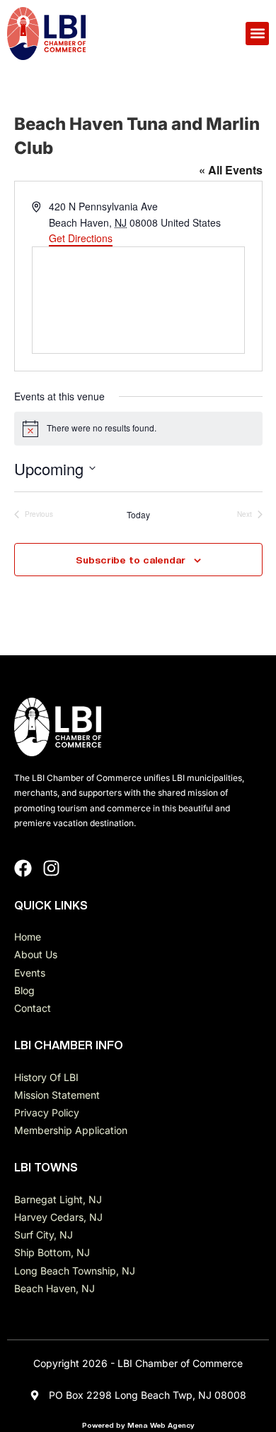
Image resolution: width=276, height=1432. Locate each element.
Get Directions (81, 238)
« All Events (231, 170)
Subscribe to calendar (130, 560)
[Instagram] (51, 868)
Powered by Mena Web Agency (138, 1425)
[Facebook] (23, 868)
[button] (257, 33)
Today (138, 514)
